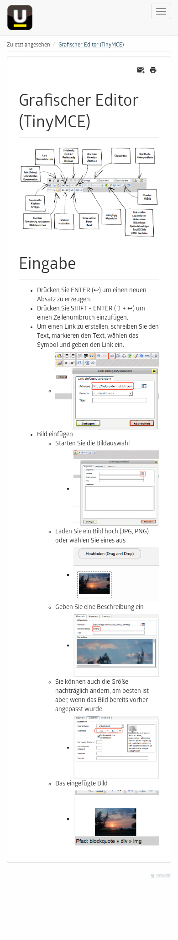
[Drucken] (153, 70)
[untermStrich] (23, 17)
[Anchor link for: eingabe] (84, 261)
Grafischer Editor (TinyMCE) (91, 45)
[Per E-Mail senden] (141, 70)
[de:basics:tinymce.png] (89, 192)
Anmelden (163, 876)
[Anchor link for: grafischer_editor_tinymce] (98, 120)
